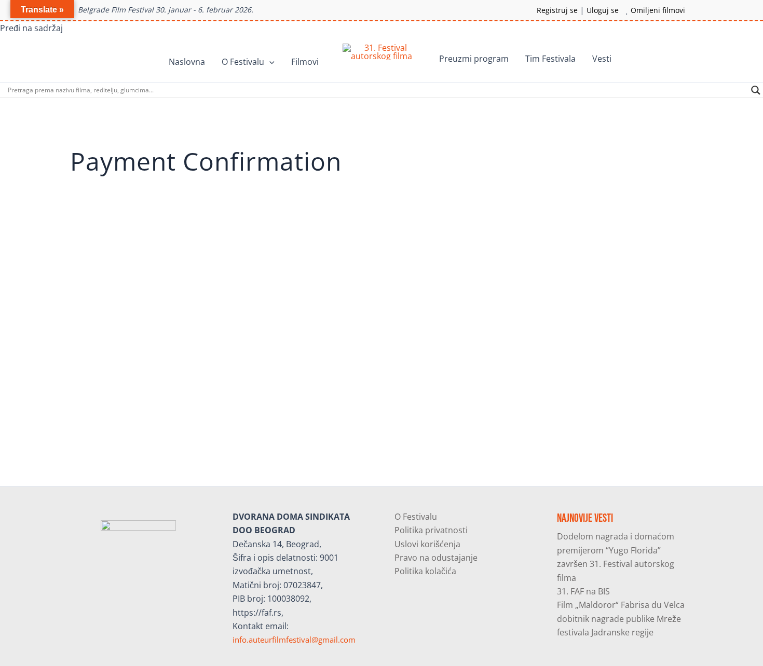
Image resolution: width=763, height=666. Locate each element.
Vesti (601, 58)
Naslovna (187, 61)
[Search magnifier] (755, 90)
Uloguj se (603, 10)
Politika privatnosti (431, 530)
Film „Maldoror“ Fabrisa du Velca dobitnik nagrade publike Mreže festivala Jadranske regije (621, 618)
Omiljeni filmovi (658, 10)
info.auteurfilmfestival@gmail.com (294, 639)
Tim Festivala (550, 58)
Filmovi (305, 61)
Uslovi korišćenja (427, 544)
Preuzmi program (474, 58)
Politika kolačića (425, 571)
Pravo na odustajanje (436, 557)
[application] (269, 61)
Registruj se (557, 10)
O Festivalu (243, 61)
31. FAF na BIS (583, 591)
